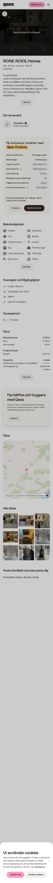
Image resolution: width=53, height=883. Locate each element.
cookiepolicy (39, 867)
